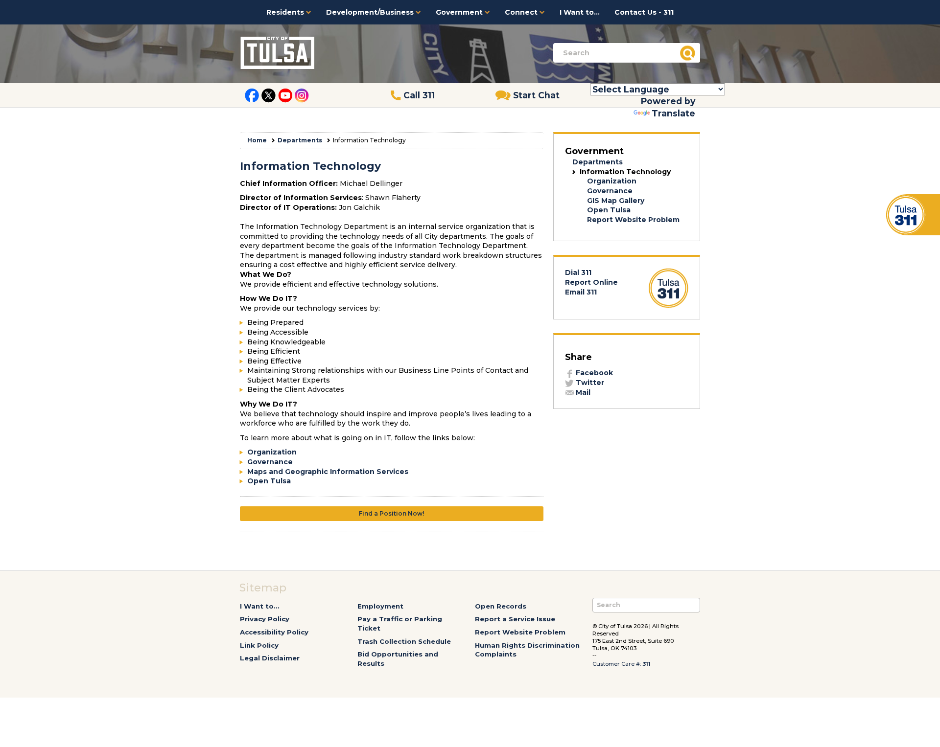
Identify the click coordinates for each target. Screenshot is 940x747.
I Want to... (580, 12)
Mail (582, 392)
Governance (270, 461)
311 (646, 663)
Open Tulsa (269, 480)
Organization (272, 452)
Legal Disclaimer (270, 658)
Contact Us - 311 (644, 12)
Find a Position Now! (391, 513)
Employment (380, 606)
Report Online (591, 282)
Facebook (593, 372)
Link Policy (259, 645)
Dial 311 (578, 272)
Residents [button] (286, 12)
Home (257, 140)
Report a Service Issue (515, 619)
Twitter (589, 382)
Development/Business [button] (371, 12)
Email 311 (581, 292)
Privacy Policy (264, 619)
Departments (300, 140)
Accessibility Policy (274, 632)
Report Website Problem (633, 219)
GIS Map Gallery (615, 200)
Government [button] (460, 12)
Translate (673, 113)
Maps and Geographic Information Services (327, 471)
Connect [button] (522, 12)
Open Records (500, 606)
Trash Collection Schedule (404, 641)
